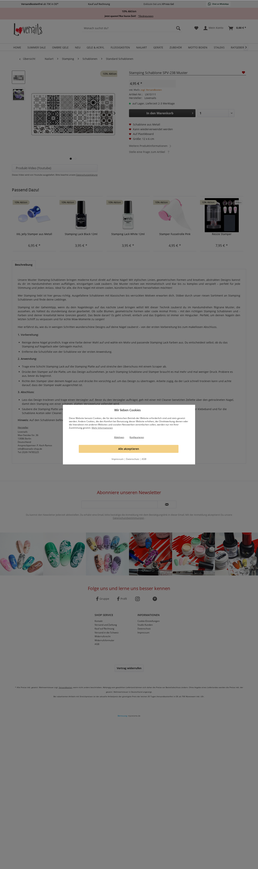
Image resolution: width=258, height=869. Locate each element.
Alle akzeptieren (128, 449)
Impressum (118, 459)
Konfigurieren (137, 437)
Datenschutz (132, 459)
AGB (144, 459)
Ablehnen (119, 437)
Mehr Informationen (102, 427)
